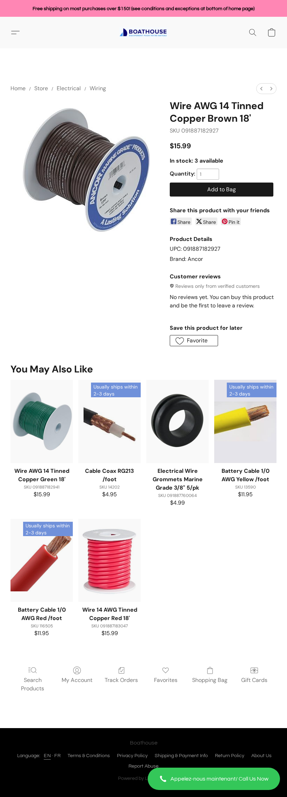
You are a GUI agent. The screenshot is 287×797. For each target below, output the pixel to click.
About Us (261, 755)
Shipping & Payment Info (181, 755)
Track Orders (121, 680)
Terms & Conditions (89, 755)
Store (41, 88)
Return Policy (229, 755)
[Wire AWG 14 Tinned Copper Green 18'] (41, 421)
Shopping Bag (209, 680)
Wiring (98, 88)
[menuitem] (261, 89)
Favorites (165, 680)
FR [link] (57, 755)
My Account (77, 680)
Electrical (69, 88)
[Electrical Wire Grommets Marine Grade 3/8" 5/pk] (177, 421)
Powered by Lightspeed (143, 778)
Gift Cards (254, 680)
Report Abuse (143, 766)
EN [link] (47, 755)
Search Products (32, 684)
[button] (214, 779)
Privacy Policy (132, 755)
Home (18, 88)
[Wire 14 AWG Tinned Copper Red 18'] (109, 560)
